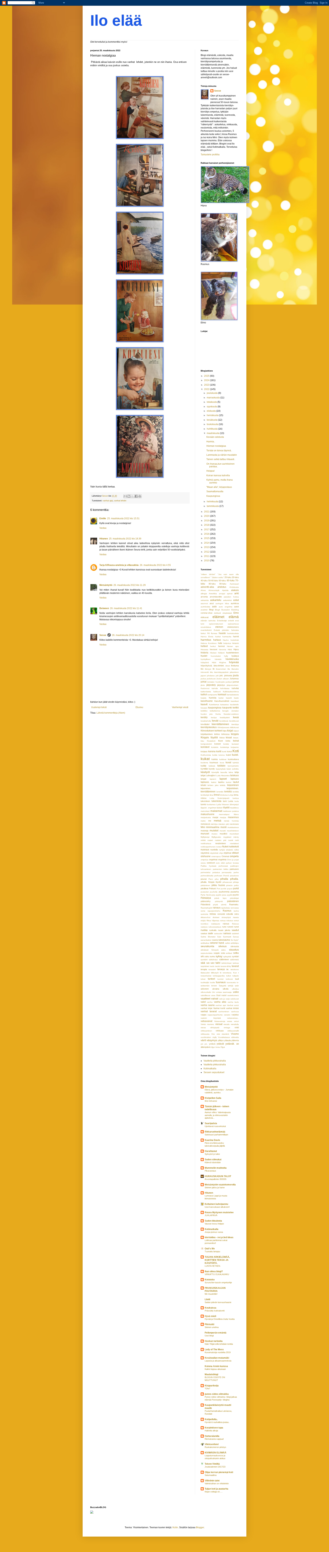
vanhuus (235, 1011)
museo (214, 834)
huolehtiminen (232, 653)
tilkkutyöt (215, 973)
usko (236, 991)
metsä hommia (231, 821)
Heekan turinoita (214, 1341)
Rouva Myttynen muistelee (219, 1212)
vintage (227, 1027)
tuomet (220, 979)
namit (230, 840)
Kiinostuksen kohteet (211, 730)
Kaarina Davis (212, 1140)
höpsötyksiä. (206, 665)
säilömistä (234, 960)
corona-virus (206, 613)
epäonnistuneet (216, 624)
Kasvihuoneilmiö (221, 701)
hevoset (213, 649)
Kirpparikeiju (212, 1385)
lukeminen (205, 801)
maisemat (216, 810)
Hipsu (236, 649)
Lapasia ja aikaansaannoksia (218, 1361)
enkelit (231, 621)
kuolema (204, 763)
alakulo (235, 590)
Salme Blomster (208, 937)
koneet (217, 744)
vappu (203, 1015)
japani (203, 676)
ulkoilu (225, 989)
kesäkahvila (206, 721)
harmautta (226, 637)
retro (236, 914)
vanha (209, 1002)
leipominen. (206, 788)
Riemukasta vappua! (214, 1439)
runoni (230, 927)
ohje (221, 853)
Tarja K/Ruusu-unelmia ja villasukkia (119, 565)
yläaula (227, 1040)
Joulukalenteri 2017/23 (215, 1467)
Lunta (230, 801)
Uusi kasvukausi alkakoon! (217, 1207)
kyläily (203, 766)
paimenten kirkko (220, 869)
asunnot (204, 603)
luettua (236, 798)
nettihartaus (206, 843)
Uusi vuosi (221, 995)
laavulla (223, 772)
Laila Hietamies (223, 775)
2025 (207, 376)
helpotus (227, 643)
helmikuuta (213, 501)
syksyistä (227, 956)
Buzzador (225, 610)
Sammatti (227, 937)
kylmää (236, 763)
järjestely (211, 685)
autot (236, 606)
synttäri (235, 956)
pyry (213, 895)
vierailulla (235, 1024)
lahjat (203, 775)
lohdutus (224, 795)
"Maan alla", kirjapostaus (219, 487)
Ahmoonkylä (213, 590)
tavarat (235, 966)
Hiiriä (230, 649)
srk (202, 956)
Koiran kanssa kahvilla (218, 475)
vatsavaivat (206, 1021)
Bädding (235, 610)
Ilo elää (116, 20)
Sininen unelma (212, 1327)
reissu (213, 914)
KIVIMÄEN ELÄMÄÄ (215, 1452)
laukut (228, 782)
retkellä (229, 914)
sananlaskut (206, 940)
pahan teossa (232, 863)
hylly (226, 656)
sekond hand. (217, 943)
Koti (235, 751)
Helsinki (235, 643)
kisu (202, 741)
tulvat (203, 979)
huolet (204, 656)
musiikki (223, 834)
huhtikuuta (212, 428)
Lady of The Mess (214, 1349)
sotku (236, 953)
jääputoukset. (233, 685)
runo (224, 927)
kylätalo (221, 765)
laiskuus (234, 775)
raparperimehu (214, 911)
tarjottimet (205, 966)
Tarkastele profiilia (210, 154)
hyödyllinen (206, 659)
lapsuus (235, 779)
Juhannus (234, 678)
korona (212, 751)
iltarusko (235, 669)
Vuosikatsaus (224, 1037)
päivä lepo (220, 898)
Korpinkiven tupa (214, 1427)
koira (228, 741)
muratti (223, 831)
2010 (207, 560)
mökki (203, 840)
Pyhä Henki (206, 895)
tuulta (212, 982)
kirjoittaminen (207, 734)
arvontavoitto (216, 597)
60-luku (231, 580)
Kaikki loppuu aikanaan (215, 1369)
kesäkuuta (212, 420)
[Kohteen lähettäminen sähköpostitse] (125, 496)
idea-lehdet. (219, 665)
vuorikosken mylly (209, 1037)
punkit (223, 889)
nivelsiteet (234, 843)
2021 (207, 511)
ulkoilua (235, 989)
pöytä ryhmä (219, 905)
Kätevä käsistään (213, 1162)
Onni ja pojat (233, 860)
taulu (212, 966)
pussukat (205, 892)
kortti (224, 751)
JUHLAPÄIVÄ (211, 1215)
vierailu (227, 1024)
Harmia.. (210, 441)
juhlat (203, 681)
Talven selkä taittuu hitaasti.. (220, 459)
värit (203, 1040)
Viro (213, 1034)
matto (203, 821)
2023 (207, 385)
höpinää (234, 662)
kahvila (215, 688)
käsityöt (205, 772)
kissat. (236, 738)
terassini (212, 969)
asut (212, 603)
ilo (214, 669)
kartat (221, 698)
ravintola (204, 914)
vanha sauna (208, 1005)
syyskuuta (212, 406)
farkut (203, 633)
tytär (237, 986)
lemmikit (219, 792)
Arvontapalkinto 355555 (215, 1179)
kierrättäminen (220, 724)
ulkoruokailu (206, 992)
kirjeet (236, 731)
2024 (207, 380)
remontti (221, 914)
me (209, 821)
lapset (223, 778)
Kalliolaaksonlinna (231, 692)
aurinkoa (235, 603)
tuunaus (221, 982)
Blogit (217, 610)
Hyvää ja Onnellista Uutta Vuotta (220, 1319)
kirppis (235, 733)
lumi (225, 801)
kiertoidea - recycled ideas (219, 1237)
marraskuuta (213, 397)
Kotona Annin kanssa (216, 1366)
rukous (226, 924)
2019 (207, 520)
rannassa (235, 908)
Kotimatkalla (210, 1068)
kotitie (214, 755)
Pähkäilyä (206, 898)
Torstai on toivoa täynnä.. (219, 450)
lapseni (213, 779)
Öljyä (222, 1047)
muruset (205, 833)
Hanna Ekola (207, 637)
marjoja (223, 817)
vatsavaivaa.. (233, 1018)
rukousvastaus (214, 927)
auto (214, 606)
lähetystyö (234, 804)
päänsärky (206, 901)
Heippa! (210, 471)
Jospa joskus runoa (214, 1232)
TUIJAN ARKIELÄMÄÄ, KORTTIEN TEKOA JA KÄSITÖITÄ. (217, 1260)
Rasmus (227, 910)
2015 (207, 538)
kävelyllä (215, 772)
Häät (214, 662)
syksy (219, 956)
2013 (207, 547)
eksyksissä (227, 613)
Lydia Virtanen (222, 804)
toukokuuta (213, 424)
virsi (218, 1034)
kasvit (204, 704)
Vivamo (235, 1034)
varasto (227, 1015)
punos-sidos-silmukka (217, 1394)
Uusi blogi (209, 1335)
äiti (237, 1044)
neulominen (220, 843)
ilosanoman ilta (223, 669)
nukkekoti (234, 846)
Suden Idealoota (213, 1220)
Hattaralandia (212, 1436)
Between (104, 608)
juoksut (229, 682)
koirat (236, 740)
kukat (205, 759)
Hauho (226, 640)
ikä (202, 669)
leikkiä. (223, 785)
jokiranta (228, 675)
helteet (204, 646)
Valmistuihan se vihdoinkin (217, 1483)
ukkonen (205, 989)
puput (229, 889)
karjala (203, 698)
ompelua (204, 860)
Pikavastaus (210, 1171)
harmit (236, 636)
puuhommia (224, 892)
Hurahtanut (211, 1151)
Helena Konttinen (209, 643)
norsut (219, 847)
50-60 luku (213, 580)
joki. (221, 675)
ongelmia (222, 859)
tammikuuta (213, 506)
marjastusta (206, 817)
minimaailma (212, 827)
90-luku (222, 584)
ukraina (215, 989)
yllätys (221, 1040)
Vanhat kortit (219, 1008)
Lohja (230, 795)
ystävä (212, 1044)
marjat (215, 817)
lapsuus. (205, 782)
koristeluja (224, 747)
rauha (236, 911)
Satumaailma (210, 1475)
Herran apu (233, 646)
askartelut (227, 600)
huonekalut (216, 656)
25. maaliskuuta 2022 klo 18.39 (125, 538)
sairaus (227, 933)
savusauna (224, 940)
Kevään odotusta (215, 437)
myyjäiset (227, 837)
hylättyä (235, 656)
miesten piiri (223, 824)
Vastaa (102, 528)
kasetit (229, 698)
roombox (204, 924)
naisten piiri (220, 840)
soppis (217, 953)
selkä (227, 943)
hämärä (218, 659)
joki (217, 676)
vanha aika (220, 1002)
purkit (236, 888)
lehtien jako (213, 785)
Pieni (210, 879)
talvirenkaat (226, 963)
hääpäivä (205, 662)
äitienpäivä (205, 1047)
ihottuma (235, 665)
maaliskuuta (213, 433)
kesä (236, 717)
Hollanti (221, 653)
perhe (236, 872)
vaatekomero (233, 995)
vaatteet (205, 998)
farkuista (235, 630)
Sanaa (236, 937)
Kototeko (210, 1279)
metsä (217, 820)
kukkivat (222, 759)
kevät (215, 720)
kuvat (228, 762)
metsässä (205, 824)
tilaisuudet (205, 973)
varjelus (235, 1015)
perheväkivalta (207, 876)
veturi (236, 1021)
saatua (204, 933)
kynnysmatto (233, 766)
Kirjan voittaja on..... (214, 1492)
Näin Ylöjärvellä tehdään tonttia (219, 1344)
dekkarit (217, 613)
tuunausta (231, 982)
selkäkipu (235, 943)
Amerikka (213, 594)
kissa (222, 737)
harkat (218, 637)
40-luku (204, 580)
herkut (213, 646)
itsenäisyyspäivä (221, 672)
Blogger (200, 1527)
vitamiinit (225, 1034)
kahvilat (235, 688)
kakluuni (217, 692)
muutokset (234, 834)
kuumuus (214, 762)
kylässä (212, 766)
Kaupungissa (213, 496)
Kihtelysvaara (223, 727)
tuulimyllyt (205, 982)
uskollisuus (205, 995)
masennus (233, 817)
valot (203, 1002)
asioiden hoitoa (231, 597)
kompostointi (206, 744)
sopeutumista (206, 953)
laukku (221, 782)
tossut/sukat (206, 976)
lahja (237, 772)
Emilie (102, 518)
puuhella (213, 892)
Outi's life (210, 1248)
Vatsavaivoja (219, 1021)
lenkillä (228, 791)
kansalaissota (233, 695)
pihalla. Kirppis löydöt (211, 882)
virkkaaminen (206, 1031)
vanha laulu (233, 1002)
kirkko (217, 734)
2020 (207, 516)
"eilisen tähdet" (208, 574)
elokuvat (204, 617)
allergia (204, 594)
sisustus (234, 949)
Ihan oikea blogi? (214, 1271)
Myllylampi (205, 837)
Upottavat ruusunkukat (215, 1126)
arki (236, 593)
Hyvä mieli (210, 1316)
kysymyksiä (221, 769)
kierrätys (235, 724)
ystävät (220, 1043)
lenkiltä (236, 792)
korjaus (204, 751)
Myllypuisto (216, 837)
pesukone (234, 876)
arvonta (204, 597)
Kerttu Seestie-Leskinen (227, 714)
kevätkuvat (234, 721)
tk (220, 973)
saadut (235, 930)
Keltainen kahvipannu (216, 1204)
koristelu (214, 747)
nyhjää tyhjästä (226, 850)
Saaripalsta (211, 1123)
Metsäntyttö (105, 585)
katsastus (224, 704)
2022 (207, 389)
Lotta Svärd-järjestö (219, 798)
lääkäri (219, 808)
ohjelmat (227, 853)
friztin (175, 1527)
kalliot (204, 694)
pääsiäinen (233, 901)
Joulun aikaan (222, 679)
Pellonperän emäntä (215, 1332)
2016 (207, 534)
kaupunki (227, 707)
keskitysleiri (225, 717)
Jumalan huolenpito (216, 682)
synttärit (204, 960)
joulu (236, 675)
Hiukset (213, 653)
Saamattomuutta (214, 491)
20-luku (227, 577)
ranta (203, 911)
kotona (222, 755)
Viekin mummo (207, 1024)
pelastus (216, 872)
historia (204, 652)
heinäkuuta (213, 415)
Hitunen (103, 538)
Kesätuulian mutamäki (217, 1358)
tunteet (211, 979)
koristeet (205, 747)
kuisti (228, 755)
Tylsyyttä (222, 986)
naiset (210, 840)
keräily (204, 717)
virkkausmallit (233, 1031)
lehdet (203, 785)
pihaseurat (227, 882)
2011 (207, 556)
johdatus (211, 676)
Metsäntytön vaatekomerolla (220, 1184)
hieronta (222, 649)
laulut (236, 782)
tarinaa (236, 963)
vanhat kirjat (206, 1008)
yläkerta (235, 1040)
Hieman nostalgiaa (216, 446)
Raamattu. (234, 904)
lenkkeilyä (205, 795)
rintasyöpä (226, 917)
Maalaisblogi (211, 1374)
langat (203, 779)
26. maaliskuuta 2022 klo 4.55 (155, 565)
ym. (206, 1044)
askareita (205, 600)
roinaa (223, 921)
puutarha (235, 892)
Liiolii (207, 1299)
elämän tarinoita (208, 621)
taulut (217, 966)
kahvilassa (224, 688)
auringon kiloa (222, 603)
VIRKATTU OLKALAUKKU (217, 1274)
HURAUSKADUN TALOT (218, 1176)
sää (203, 962)
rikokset (216, 917)
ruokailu (212, 930)
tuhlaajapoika (219, 976)
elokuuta (211, 411)
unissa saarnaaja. (224, 992)
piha (217, 879)
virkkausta (205, 1034)
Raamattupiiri (206, 908)
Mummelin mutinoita (216, 1168)
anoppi (222, 594)
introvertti (205, 672)
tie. (227, 969)
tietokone (235, 969)
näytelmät (214, 853)
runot (236, 927)
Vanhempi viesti (180, 707)
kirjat (230, 730)
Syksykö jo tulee (212, 1154)
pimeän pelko (232, 885)
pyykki (236, 895)
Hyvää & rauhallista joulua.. (217, 1422)
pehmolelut (205, 872)
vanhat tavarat (209, 1011)
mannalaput (224, 814)
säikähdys (213, 960)
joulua (203, 679)
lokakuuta (212, 402)
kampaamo (212, 695)
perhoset (218, 876)
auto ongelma (225, 607)
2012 (207, 551)
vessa (229, 1021)
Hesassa (204, 649)
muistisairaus (233, 827)
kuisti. (235, 754)
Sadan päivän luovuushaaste (218, 1302)
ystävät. (230, 1043)
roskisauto (215, 924)
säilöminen (224, 959)
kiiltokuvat (234, 727)
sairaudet (218, 933)
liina (211, 795)
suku (206, 956)
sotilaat (229, 953)
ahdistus (221, 587)
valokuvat (234, 999)
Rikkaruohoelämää (215, 1131)
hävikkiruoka (232, 659)
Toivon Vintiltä (212, 1464)
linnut (217, 795)
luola (237, 801)
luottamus (211, 804)
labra (231, 772)
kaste (236, 698)
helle (220, 643)
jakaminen (234, 672)
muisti (223, 827)
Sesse (102, 635)
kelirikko (204, 711)
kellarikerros (215, 711)
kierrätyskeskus (209, 727)
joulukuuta (212, 393)
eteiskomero (233, 627)
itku (211, 672)
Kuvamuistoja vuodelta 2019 (218, 1352)
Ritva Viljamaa (213, 921)
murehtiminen (233, 831)
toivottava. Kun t (231, 973)
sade (210, 933)
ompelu (234, 856)
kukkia (215, 759)
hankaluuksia (233, 633)
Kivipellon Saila (213, 1098)
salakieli (235, 933)
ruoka (204, 930)
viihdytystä (214, 1027)
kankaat (222, 694)
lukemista (216, 801)
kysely (212, 769)
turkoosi (229, 979)
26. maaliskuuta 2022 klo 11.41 (126, 608)
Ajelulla (225, 590)
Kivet (220, 741)
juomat (236, 682)
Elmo (236, 613)
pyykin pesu (221, 895)
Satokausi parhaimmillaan (216, 1134)
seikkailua (205, 943)
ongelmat (213, 859)
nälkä (236, 850)
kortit (218, 751)
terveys (221, 969)
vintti (237, 1027)
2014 (207, 543)
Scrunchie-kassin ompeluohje (218, 1282)
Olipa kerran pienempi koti (219, 1472)
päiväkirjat (234, 898)
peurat (204, 879)
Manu (236, 814)
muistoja (204, 830)
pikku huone (218, 885)
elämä (234, 617)
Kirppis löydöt (209, 737)
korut (229, 751)
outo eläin (220, 863)
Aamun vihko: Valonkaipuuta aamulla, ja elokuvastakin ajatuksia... (218, 1115)
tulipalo (235, 976)
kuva (222, 763)
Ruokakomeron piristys (215, 1447)
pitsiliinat (204, 888)
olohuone (206, 856)
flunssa (214, 633)
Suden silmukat (213, 1159)
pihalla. (234, 878)
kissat (229, 737)
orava (203, 863)
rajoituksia (225, 908)
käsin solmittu (233, 769)
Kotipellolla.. (211, 1419)
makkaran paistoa (231, 811)
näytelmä (205, 853)
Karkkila (212, 698)
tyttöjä (230, 986)
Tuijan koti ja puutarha (216, 1488)
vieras (203, 1027)
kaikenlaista (206, 692)
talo (208, 963)
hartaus (217, 640)
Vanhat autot (233, 1005)
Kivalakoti (211, 741)
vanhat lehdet (120, 500)
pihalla (224, 878)
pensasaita (227, 872)
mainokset (205, 811)
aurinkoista (205, 607)
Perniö (226, 876)
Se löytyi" (235, 940)
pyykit (229, 895)
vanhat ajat (108, 500)
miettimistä (234, 824)
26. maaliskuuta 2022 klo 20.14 (128, 635)
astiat (236, 600)
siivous (222, 946)
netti (237, 840)
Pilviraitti (209, 1324)
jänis (203, 685)
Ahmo (203, 590)
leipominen (233, 785)
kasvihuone (207, 701)
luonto (203, 804)
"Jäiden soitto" (217, 577)
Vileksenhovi (212, 1444)
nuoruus (205, 849)
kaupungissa (214, 707)
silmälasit (204, 950)
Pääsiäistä (205, 904)
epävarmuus (233, 624)
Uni (213, 992)
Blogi (211, 610)
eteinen (219, 627)
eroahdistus (206, 627)
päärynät (219, 901)
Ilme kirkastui (211, 1101)
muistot (214, 830)
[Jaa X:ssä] (132, 496)
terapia (204, 969)
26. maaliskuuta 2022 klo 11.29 (129, 585)
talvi (218, 962)
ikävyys (208, 669)
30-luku (235, 577)
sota (223, 953)
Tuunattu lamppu (212, 1251)
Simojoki (215, 950)
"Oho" (207, 1388)
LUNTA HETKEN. (213, 1266)
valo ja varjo (224, 999)
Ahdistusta (234, 587)
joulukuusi (211, 679)
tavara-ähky (226, 966)
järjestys (221, 685)
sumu (212, 956)
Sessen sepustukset (214, 1072)
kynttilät (204, 769)
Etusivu (139, 707)
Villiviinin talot (212, 1480)
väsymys (212, 1040)
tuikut (228, 976)
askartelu (215, 599)
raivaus (216, 907)
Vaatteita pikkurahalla (215, 1060)
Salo (219, 937)
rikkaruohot (205, 917)
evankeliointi (206, 630)
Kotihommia (206, 755)
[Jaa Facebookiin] (136, 496)
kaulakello (234, 704)
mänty (236, 837)
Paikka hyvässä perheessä (214, 866)
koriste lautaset (231, 744)
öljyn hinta (215, 1047)
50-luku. (222, 580)
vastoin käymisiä (211, 1018)
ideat (227, 666)
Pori (218, 889)
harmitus (206, 639)
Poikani (212, 888)
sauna (215, 940)
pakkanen (234, 869)
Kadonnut (205, 688)
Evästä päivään (221, 630)
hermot (221, 646)
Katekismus (214, 704)
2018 (207, 525)
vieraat (218, 1024)
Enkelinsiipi (222, 621)
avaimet (204, 610)
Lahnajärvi (211, 775)
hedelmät (235, 640)
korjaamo (235, 747)
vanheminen (223, 1011)
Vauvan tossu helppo (214, 1224)
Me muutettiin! (211, 1294)
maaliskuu (234, 808)
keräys (214, 717)
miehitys (214, 824)
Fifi (208, 633)
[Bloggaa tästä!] (129, 496)
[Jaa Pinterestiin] (140, 496)
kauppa (204, 708)
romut (236, 921)
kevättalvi (205, 724)
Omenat (225, 856)
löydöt (226, 807)
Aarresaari (234, 584)
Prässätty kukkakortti (214, 1311)
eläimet (218, 617)
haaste (222, 633)
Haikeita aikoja (211, 1430)
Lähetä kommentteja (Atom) (111, 712)
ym (202, 1044)
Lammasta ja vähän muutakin (221, 455)
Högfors (222, 662)
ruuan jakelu (224, 930)
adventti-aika (207, 587)
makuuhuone (207, 814)
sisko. (223, 950)
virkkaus (220, 1031)
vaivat (214, 998)
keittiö (236, 707)
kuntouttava (233, 759)
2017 (207, 529)
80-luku (212, 584)
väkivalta (235, 1037)
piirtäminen (205, 885)
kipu (225, 731)
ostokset (211, 863)
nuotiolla (214, 850)
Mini (203, 827)
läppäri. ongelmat (208, 808)
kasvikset (235, 701)
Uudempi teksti (99, 707)
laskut (213, 782)
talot (212, 963)
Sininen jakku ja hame (215, 1187)
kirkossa (225, 734)
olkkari (235, 853)
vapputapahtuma (215, 1015)
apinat (229, 594)
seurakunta (207, 946)
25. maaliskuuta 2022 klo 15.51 (123, 518)
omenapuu (216, 856)
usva (213, 995)
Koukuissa (210, 1307)
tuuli (237, 979)
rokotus (229, 921)
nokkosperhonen (208, 847)
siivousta (235, 946)
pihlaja (236, 882)
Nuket (225, 846)
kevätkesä (223, 721)
